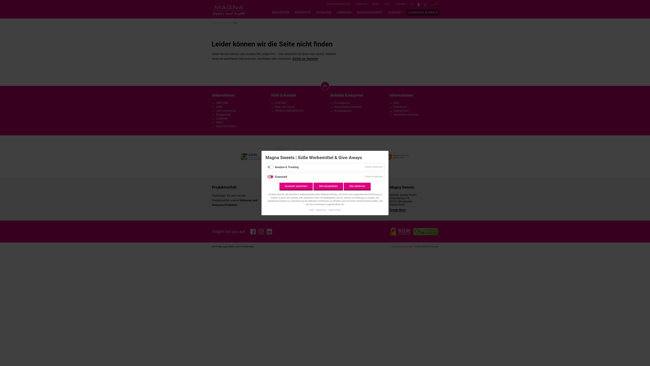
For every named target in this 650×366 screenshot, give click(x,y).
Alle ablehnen (357, 186)
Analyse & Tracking (287, 167)
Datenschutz (335, 210)
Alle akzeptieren (328, 186)
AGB (311, 210)
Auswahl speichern (296, 186)
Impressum (321, 210)
